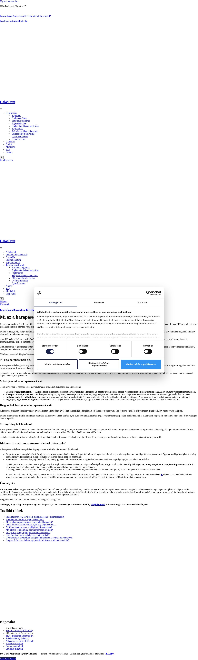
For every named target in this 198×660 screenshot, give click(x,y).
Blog (8, 149)
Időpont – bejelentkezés (16, 254)
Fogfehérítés (17, 128)
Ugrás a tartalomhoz (9, 1)
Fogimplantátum (19, 118)
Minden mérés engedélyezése (141, 364)
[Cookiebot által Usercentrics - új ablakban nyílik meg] (148, 293)
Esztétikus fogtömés (21, 121)
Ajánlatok (10, 141)
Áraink (9, 144)
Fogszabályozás (19, 123)
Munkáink (10, 147)
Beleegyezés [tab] (55, 302)
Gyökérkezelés (18, 139)
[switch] (83, 351)
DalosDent (7, 102)
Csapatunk (11, 293)
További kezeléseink (15, 265)
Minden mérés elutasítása (57, 364)
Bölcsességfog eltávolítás (23, 134)
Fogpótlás (16, 115)
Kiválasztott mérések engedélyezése (99, 364)
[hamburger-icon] (1, 108)
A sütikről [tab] (142, 302)
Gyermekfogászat (20, 136)
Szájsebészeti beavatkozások (25, 131)
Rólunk (9, 152)
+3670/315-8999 (7, 11)
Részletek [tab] (99, 302)
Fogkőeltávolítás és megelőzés (25, 126)
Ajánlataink (11, 252)
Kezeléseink (11, 113)
